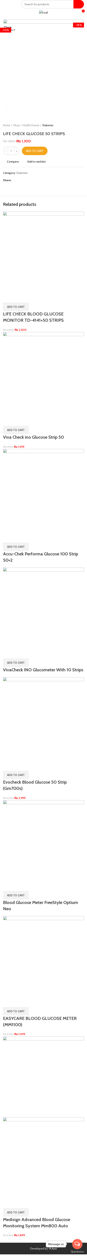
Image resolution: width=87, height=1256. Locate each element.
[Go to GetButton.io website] (77, 1252)
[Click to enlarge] (10, 111)
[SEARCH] (78, 4)
